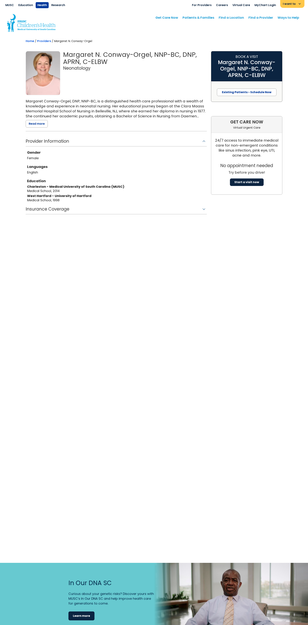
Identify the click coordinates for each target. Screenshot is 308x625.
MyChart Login (265, 5)
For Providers (202, 5)
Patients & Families (198, 17)
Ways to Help (288, 17)
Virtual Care (241, 5)
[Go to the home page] (31, 23)
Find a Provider (260, 17)
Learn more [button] (81, 616)
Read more (37, 124)
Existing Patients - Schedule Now (246, 92)
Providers (44, 41)
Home (30, 41)
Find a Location (231, 17)
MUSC (9, 5)
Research (58, 5)
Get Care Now (166, 17)
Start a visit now (246, 182)
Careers (222, 5)
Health (42, 5)
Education (25, 5)
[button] (116, 142)
